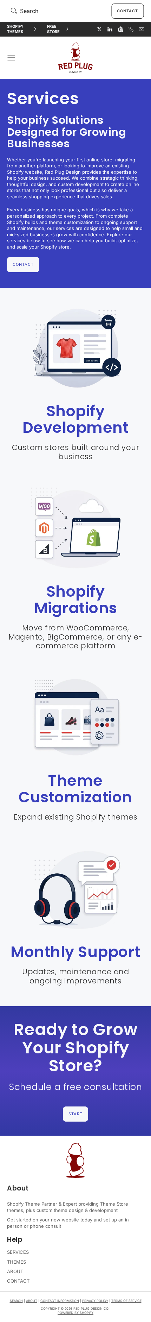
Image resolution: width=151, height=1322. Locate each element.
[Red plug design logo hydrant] (75, 1160)
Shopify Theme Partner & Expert (42, 1204)
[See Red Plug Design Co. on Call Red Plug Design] (131, 29)
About (15, 1271)
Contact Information (59, 1301)
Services (18, 1252)
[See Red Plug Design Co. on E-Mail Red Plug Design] (141, 29)
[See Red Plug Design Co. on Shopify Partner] (120, 29)
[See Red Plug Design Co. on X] (99, 29)
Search (16, 1301)
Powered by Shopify (75, 1313)
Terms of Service (126, 1301)
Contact (127, 10)
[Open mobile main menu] (11, 57)
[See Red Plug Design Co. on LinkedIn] (109, 29)
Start (75, 1113)
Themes (16, 1262)
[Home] (75, 57)
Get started (19, 1219)
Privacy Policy (95, 1301)
